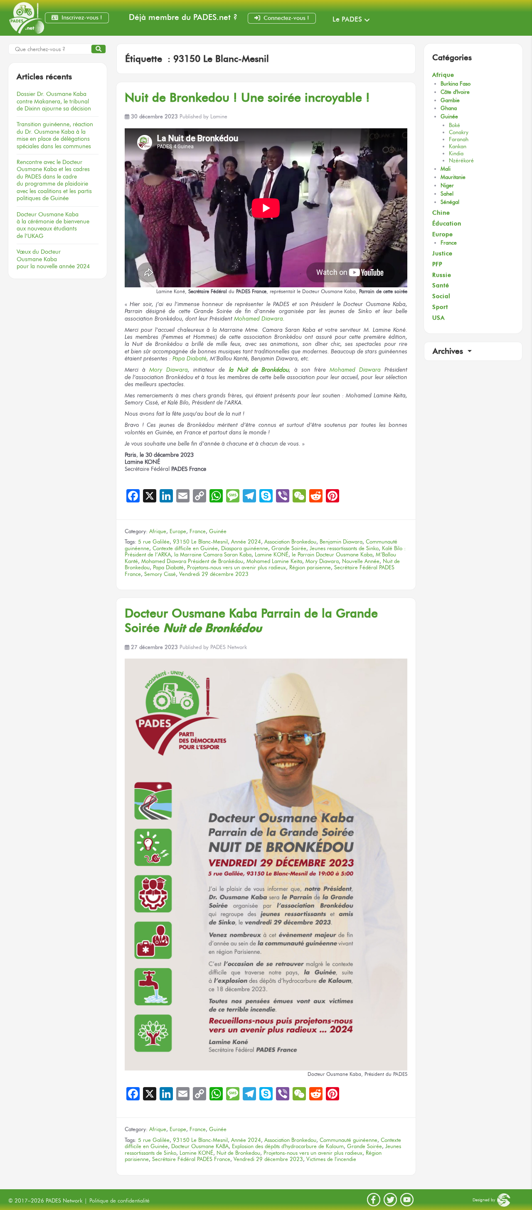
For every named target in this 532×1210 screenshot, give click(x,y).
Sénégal (450, 202)
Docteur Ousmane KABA (200, 1146)
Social (441, 296)
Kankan (457, 146)
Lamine (218, 116)
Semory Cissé (160, 574)
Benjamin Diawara (341, 542)
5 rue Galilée (154, 542)
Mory (156, 369)
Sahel (447, 194)
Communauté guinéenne (348, 1140)
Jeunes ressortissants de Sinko (344, 548)
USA (438, 317)
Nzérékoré (461, 160)
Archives (449, 351)
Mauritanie (453, 177)
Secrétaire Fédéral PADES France (191, 1159)
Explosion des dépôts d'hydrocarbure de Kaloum (288, 1146)
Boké (454, 125)
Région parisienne (310, 567)
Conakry (458, 132)
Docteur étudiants (53, 225)
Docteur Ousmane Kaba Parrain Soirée (251, 620)
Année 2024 (246, 542)
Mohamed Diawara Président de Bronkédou (192, 561)
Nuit (247, 97)
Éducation (446, 223)
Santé (440, 285)
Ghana (449, 108)
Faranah (458, 139)
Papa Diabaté (189, 358)
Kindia (456, 153)
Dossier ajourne (54, 101)
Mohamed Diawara (258, 318)
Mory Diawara (322, 561)
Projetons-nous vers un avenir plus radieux (236, 567)
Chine (441, 212)
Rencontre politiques (54, 180)
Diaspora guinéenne (244, 548)
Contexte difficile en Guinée (185, 548)
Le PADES (347, 19)
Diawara (175, 369)
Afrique (157, 531)
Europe (178, 531)
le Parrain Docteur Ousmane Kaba (332, 554)
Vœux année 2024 (53, 259)
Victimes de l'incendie (331, 1159)
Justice (442, 253)
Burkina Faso (455, 84)
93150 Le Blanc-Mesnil (200, 542)
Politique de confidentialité (119, 1201)
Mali (446, 169)
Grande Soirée (288, 548)
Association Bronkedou (290, 542)
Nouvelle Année (360, 561)
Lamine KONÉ (271, 554)
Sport (440, 307)
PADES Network (228, 647)
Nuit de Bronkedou (238, 1153)
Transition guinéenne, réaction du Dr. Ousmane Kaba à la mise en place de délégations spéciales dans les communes (55, 134)
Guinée (218, 531)
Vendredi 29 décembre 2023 (214, 574)
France (198, 531)
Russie (441, 275)
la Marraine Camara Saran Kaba (212, 554)
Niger (447, 185)
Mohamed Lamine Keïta (274, 561)
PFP (437, 264)
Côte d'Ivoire (455, 92)
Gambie (450, 100)
